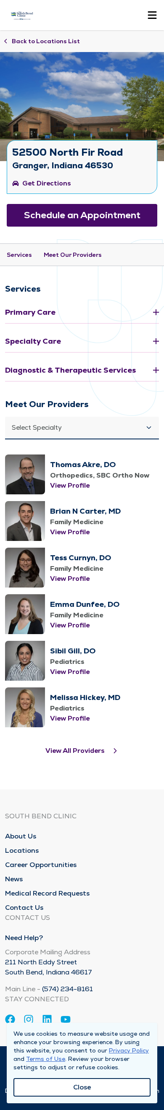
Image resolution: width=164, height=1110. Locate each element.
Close (82, 1087)
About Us (20, 836)
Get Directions (46, 183)
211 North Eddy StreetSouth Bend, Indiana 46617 (48, 967)
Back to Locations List (46, 41)
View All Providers (75, 750)
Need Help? (24, 937)
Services (19, 255)
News (14, 879)
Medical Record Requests (47, 893)
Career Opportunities (41, 864)
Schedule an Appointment (82, 215)
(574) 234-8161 (67, 989)
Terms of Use (45, 1059)
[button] (82, 428)
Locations (22, 850)
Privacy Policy (129, 1050)
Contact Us (24, 907)
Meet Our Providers (73, 255)
